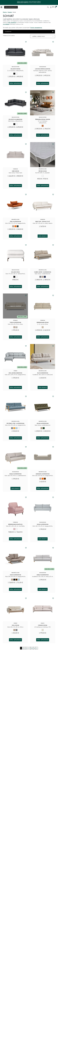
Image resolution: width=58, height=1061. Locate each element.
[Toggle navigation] (2, 7)
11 (34, 648)
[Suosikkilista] (53, 7)
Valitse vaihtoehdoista (15, 83)
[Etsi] (48, 7)
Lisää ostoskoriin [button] (42, 236)
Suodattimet (8, 31)
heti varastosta (12, 22)
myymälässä (6, 24)
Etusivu (5, 12)
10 (32, 648)
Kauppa (10, 12)
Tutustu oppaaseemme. (36, 27)
